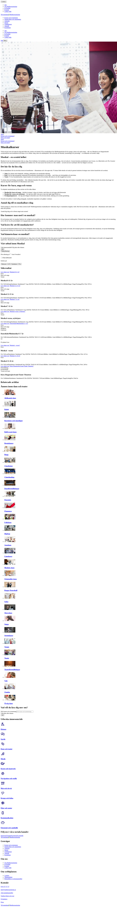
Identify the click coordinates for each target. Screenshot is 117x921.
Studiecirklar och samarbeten (12, 847)
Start (2, 134)
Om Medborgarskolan (10, 863)
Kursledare (7, 855)
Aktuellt (6, 853)
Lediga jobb (7, 867)
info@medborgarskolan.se (8, 889)
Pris (20, 264)
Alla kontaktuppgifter (7, 893)
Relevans (3, 264)
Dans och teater (5, 137)
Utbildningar (8, 851)
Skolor (6, 850)
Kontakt (6, 866)
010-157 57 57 (5, 886)
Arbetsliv (7, 848)
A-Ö (9, 264)
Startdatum (14, 264)
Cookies (3, 1)
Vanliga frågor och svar (7, 896)
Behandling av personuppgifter (13, 879)
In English (7, 864)
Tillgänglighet (8, 877)
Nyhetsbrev (4, 899)
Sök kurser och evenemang (8, 711)
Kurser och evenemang (7, 136)
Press (2, 902)
